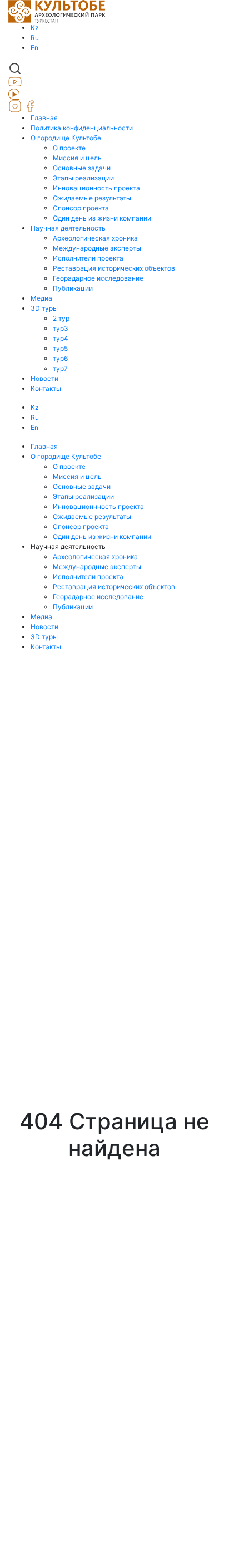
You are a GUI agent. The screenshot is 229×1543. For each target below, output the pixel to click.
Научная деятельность (68, 228)
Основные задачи (82, 168)
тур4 (60, 338)
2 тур (61, 318)
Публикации (73, 288)
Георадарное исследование (98, 278)
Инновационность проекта (96, 188)
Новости (44, 378)
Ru (35, 37)
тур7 (60, 368)
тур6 (60, 358)
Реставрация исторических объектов (114, 268)
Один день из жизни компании (102, 218)
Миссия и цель (77, 158)
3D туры (44, 308)
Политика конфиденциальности (82, 128)
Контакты (46, 388)
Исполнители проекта (88, 258)
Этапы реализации (83, 178)
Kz (35, 27)
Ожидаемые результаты (92, 198)
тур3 (60, 328)
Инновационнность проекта (98, 506)
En (34, 47)
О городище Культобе (66, 138)
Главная (44, 118)
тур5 (60, 348)
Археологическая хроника (95, 238)
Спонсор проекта (81, 208)
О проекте (69, 148)
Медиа (41, 298)
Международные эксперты (97, 248)
